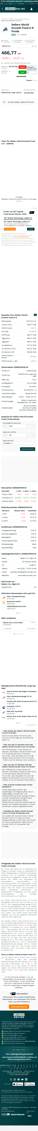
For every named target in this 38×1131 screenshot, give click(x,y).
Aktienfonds (6, 587)
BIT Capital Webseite (22, 237)
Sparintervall (8, 441)
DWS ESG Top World (14, 711)
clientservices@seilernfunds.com (23, 572)
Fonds (11, 19)
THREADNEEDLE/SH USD (16, 606)
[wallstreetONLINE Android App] (29, 1085)
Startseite (4, 19)
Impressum (7, 1071)
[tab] (19, 735)
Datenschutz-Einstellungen (18, 1073)
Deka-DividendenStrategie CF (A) (19, 696)
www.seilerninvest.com (27, 575)
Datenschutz (29, 1071)
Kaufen (30, 229)
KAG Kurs (30, 321)
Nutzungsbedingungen (19, 1074)
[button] (18, 746)
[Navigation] (2, 9)
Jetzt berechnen (28, 449)
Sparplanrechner (26, 806)
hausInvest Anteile (14, 601)
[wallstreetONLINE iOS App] (18, 1085)
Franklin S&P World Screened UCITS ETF (22, 701)
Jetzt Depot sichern (19, 1049)
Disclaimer (17, 1071)
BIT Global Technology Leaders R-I (17, 222)
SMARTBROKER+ (30, 1041)
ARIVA (27, 1092)
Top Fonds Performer (22, 19)
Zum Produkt (10, 229)
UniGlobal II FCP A (14, 706)
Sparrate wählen (9, 432)
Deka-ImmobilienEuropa (16, 596)
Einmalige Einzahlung (11, 423)
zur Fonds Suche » (31, 725)
